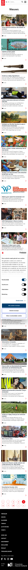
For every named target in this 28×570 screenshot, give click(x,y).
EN (8, 2)
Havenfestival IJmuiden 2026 (10, 487)
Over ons (4, 535)
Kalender (4, 520)
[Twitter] (5, 559)
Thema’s (3, 523)
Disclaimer (4, 545)
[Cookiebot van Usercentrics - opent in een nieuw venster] (19, 253)
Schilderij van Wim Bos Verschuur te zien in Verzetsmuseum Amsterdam (13, 125)
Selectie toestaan (14, 310)
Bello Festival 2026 (7, 438)
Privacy (3, 548)
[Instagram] (8, 559)
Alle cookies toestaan (14, 305)
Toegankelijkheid (6, 551)
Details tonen (19, 300)
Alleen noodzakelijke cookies (14, 315)
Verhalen (4, 514)
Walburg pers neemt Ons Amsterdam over (13, 197)
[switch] (24, 284)
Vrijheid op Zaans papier (8, 51)
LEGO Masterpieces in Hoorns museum (12, 221)
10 (13, 506)
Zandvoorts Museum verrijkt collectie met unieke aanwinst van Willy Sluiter (13, 463)
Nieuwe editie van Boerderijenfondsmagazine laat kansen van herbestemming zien (14, 366)
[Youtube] (11, 559)
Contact (3, 538)
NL (6, 2)
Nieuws (3, 517)
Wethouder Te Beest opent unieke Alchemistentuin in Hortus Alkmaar (11, 245)
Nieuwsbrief (5, 541)
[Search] (22, 2)
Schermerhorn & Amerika (9, 342)
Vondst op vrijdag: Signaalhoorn (10, 76)
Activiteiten (5, 527)
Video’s (3, 530)
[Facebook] (2, 559)
